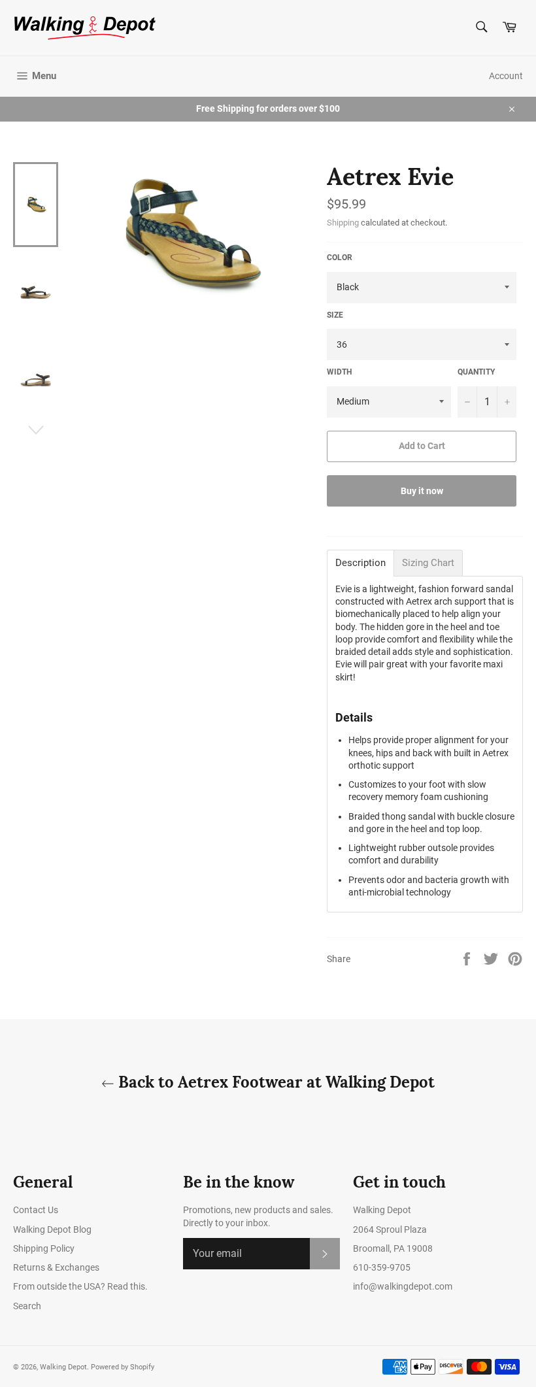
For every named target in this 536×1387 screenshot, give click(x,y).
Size (335, 315)
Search (27, 1306)
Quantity (476, 371)
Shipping (343, 222)
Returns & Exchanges (56, 1267)
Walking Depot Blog (52, 1229)
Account (506, 76)
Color (339, 257)
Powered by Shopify (122, 1367)
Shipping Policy (44, 1248)
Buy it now (422, 491)
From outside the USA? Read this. (80, 1286)
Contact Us (35, 1210)
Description (360, 563)
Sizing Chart (428, 563)
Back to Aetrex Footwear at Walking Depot (274, 1082)
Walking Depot (63, 1367)
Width (339, 371)
